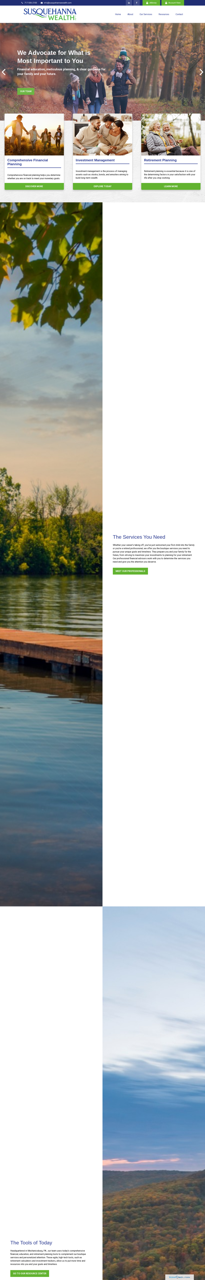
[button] (118, 14)
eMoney (153, 3)
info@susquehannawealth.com (58, 3)
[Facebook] (136, 3)
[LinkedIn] (129, 3)
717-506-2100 (30, 3)
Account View (174, 3)
